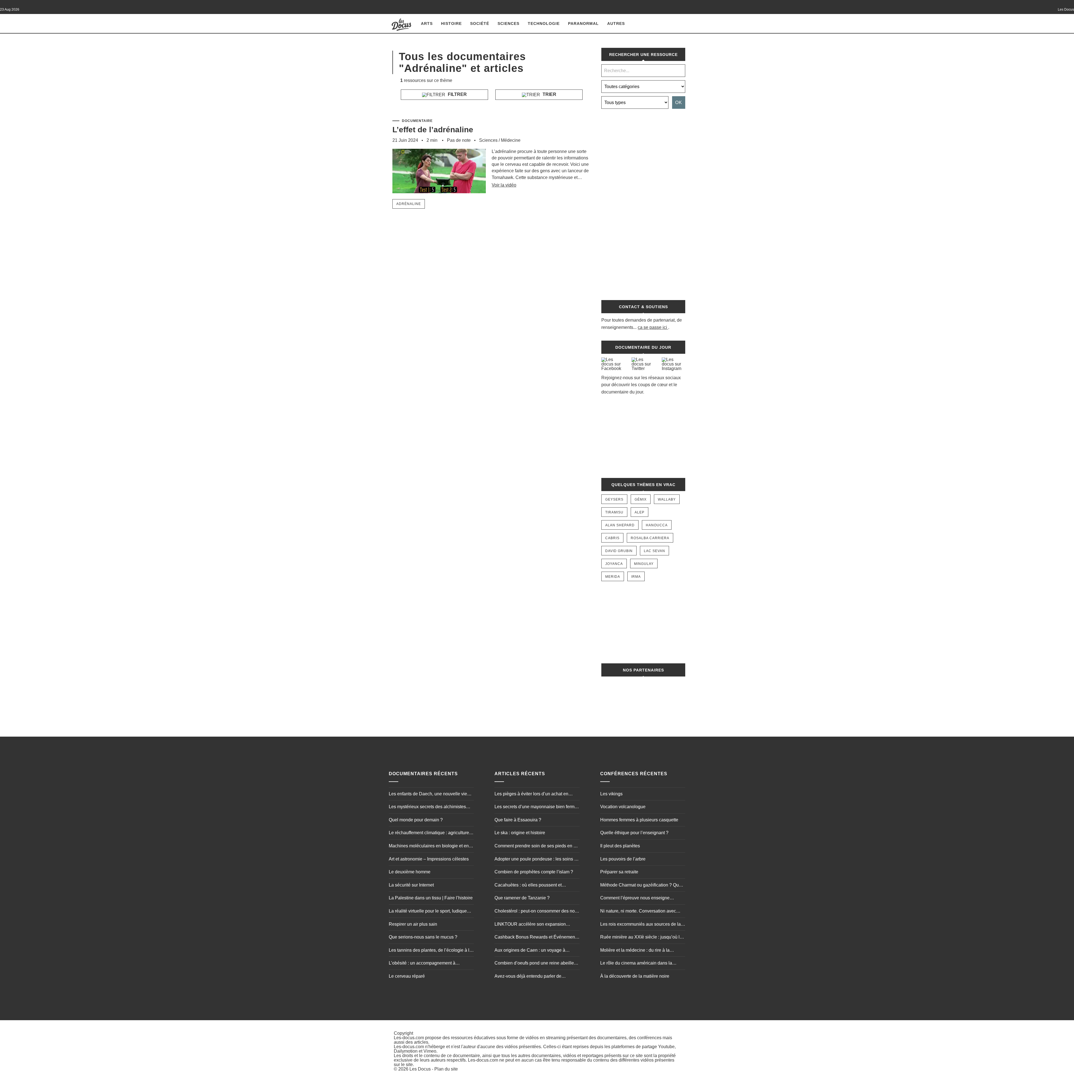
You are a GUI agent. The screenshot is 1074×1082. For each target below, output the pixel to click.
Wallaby (667, 499)
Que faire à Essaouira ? (517, 819)
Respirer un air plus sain (413, 924)
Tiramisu (614, 512)
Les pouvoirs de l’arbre (623, 859)
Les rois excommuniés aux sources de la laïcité (640, 925)
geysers (614, 499)
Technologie (544, 23)
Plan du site (446, 1069)
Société (479, 23)
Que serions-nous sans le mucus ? (423, 937)
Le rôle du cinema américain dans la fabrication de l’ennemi (636, 964)
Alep (639, 512)
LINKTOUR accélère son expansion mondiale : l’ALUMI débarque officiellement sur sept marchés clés (530, 925)
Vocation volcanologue (623, 806)
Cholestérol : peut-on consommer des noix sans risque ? (536, 912)
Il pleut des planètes (620, 845)
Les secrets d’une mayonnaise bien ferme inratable (535, 807)
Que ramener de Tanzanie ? (522, 897)
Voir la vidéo (504, 185)
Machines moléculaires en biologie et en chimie (429, 846)
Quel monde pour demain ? (416, 819)
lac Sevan (654, 551)
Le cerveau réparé (407, 976)
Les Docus (420, 1069)
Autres (616, 23)
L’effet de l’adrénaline (432, 129)
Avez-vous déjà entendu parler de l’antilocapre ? (527, 977)
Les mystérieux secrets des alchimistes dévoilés (427, 807)
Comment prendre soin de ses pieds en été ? (537, 846)
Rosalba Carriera (650, 538)
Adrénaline (408, 204)
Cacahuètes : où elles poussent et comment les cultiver (528, 886)
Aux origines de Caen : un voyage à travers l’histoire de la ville (529, 951)
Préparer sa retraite (619, 871)
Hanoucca (657, 525)
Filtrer (457, 94)
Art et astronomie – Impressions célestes (429, 859)
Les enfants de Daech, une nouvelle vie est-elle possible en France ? (428, 794)
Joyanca (614, 564)
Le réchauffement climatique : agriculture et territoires (431, 833)
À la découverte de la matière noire (634, 976)
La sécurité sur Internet (411, 885)
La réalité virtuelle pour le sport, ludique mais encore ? (428, 912)
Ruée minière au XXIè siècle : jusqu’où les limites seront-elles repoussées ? (642, 938)
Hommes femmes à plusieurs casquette (639, 819)
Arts (427, 23)
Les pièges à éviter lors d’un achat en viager (531, 794)
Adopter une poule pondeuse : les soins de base (536, 860)
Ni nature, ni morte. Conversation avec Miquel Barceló (638, 912)
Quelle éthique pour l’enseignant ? (634, 832)
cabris (612, 538)
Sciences (508, 23)
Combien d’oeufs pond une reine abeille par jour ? (534, 964)
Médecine (510, 140)
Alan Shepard (620, 525)
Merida (612, 577)
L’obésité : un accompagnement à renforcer (422, 964)
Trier (548, 94)
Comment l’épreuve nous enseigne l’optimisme (635, 898)
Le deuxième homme (409, 871)
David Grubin (619, 551)
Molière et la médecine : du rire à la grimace (635, 951)
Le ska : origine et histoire (519, 832)
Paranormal (583, 23)
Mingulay (644, 564)
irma (636, 577)
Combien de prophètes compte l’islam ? (533, 871)
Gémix (641, 499)
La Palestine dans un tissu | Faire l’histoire (431, 897)
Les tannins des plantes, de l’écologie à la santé (430, 951)
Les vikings (611, 793)
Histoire (451, 23)
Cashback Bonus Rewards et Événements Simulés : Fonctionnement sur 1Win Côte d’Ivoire (536, 938)
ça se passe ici (652, 327)
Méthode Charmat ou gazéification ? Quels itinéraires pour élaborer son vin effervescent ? (642, 886)
